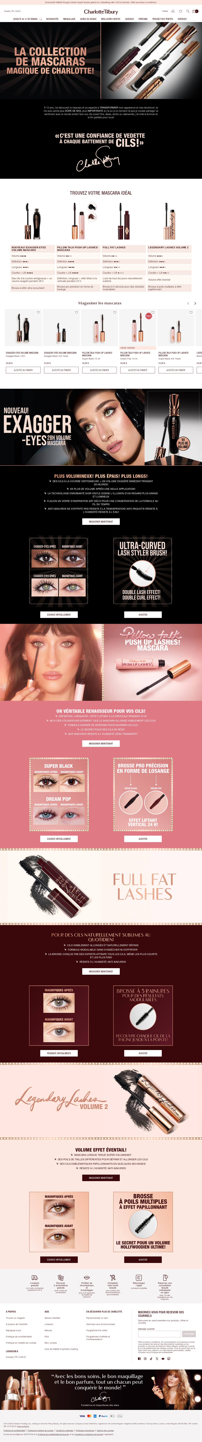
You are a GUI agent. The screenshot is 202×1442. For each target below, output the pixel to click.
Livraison (49, 1324)
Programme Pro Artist (96, 1330)
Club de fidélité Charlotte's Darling (61, 1349)
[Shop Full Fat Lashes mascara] (101, 886)
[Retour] (188, 303)
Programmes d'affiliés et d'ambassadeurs (98, 1337)
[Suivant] (195, 303)
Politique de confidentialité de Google (53, 1434)
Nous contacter (23, 1426)
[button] (188, 11)
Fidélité (165, 11)
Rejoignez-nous (13, 1330)
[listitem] (27, 19)
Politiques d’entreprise (85, 1430)
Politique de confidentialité (19, 1336)
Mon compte (51, 1343)
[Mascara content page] (101, 60)
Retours (48, 1330)
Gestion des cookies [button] (105, 1430)
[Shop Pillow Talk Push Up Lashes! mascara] (101, 662)
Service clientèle (52, 1318)
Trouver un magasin (15, 1318)
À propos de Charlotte (16, 1324)
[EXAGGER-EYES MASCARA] (101, 427)
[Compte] (173, 11)
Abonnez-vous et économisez (100, 1324)
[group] (21, 342)
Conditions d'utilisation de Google (89, 1434)
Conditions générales (64, 1430)
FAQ (47, 1336)
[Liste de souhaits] (180, 11)
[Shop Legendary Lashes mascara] (101, 1101)
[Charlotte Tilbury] (101, 11)
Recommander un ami (97, 1318)
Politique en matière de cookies (21, 1343)
